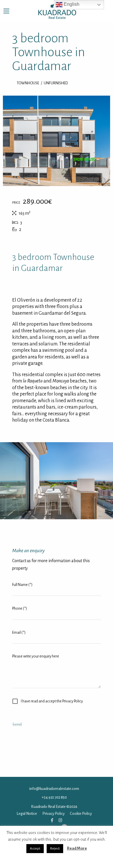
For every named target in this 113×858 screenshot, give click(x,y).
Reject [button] (55, 848)
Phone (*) (19, 607)
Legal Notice (27, 812)
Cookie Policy (81, 812)
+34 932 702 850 (54, 796)
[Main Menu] (6, 11)
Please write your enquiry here (35, 655)
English (71, 4)
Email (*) (18, 631)
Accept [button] (35, 848)
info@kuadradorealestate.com (54, 787)
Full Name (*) (22, 583)
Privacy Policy (53, 812)
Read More (77, 848)
